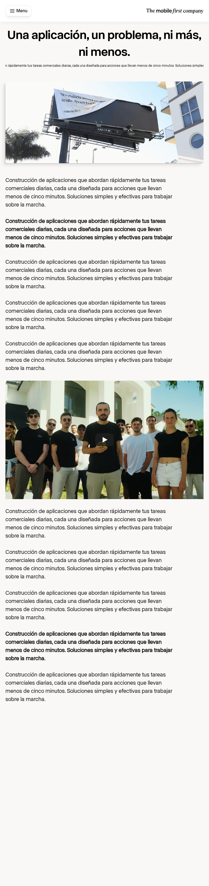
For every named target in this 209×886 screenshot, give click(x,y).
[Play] (104, 439)
